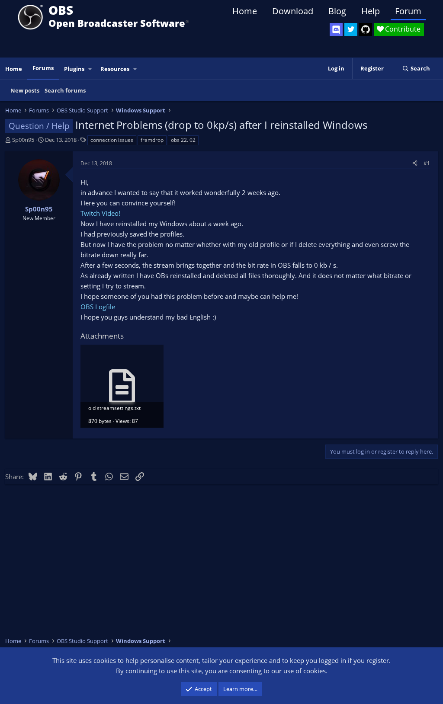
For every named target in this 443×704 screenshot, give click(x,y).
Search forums (65, 90)
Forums (43, 68)
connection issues (111, 140)
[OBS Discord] (336, 29)
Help (370, 11)
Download (292, 11)
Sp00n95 (23, 140)
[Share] (415, 163)
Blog (337, 11)
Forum (408, 11)
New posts (24, 90)
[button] (90, 69)
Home (244, 11)
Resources (114, 69)
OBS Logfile (97, 306)
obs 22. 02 (183, 140)
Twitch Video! (100, 213)
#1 (427, 163)
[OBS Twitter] (350, 29)
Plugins (74, 69)
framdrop (152, 140)
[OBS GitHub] (365, 29)
